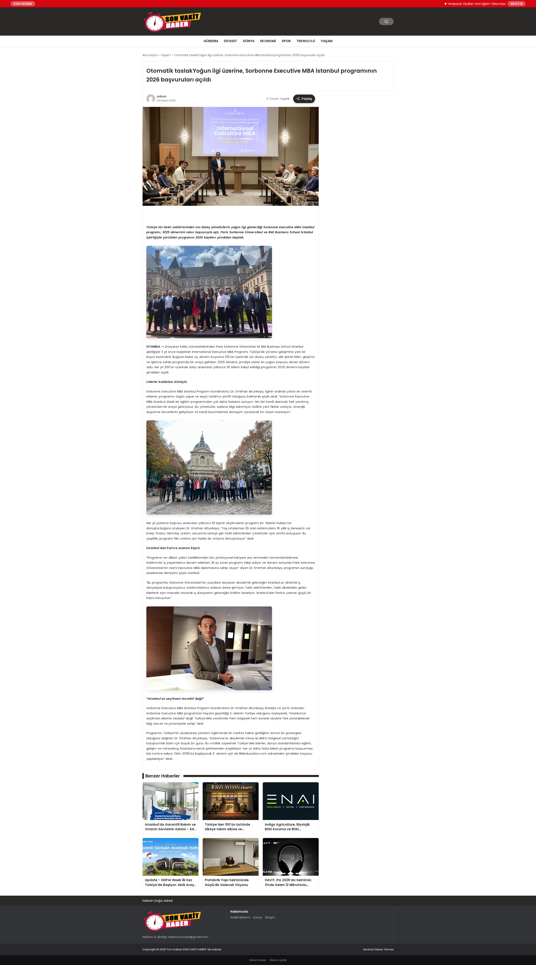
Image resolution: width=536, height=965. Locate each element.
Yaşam (326, 41)
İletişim (270, 917)
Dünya (248, 41)
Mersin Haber (258, 960)
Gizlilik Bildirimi (240, 917)
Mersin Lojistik (278, 960)
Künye (257, 917)
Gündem (211, 41)
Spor (286, 41)
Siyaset (230, 41)
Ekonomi (268, 41)
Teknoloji (305, 41)
